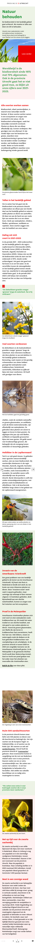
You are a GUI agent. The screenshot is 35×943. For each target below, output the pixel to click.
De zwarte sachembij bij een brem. (13, 833)
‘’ (23, 751)
